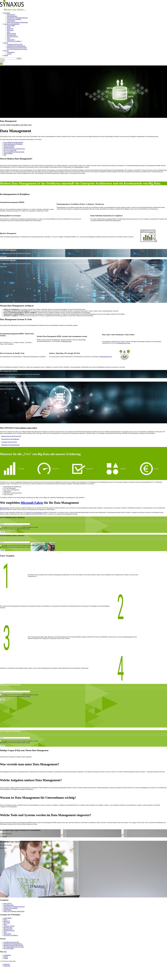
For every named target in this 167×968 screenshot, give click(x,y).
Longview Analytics (9, 926)
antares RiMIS (11, 25)
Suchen (19, 58)
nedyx (8, 38)
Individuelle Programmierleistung (16, 46)
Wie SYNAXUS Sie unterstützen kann (14, 148)
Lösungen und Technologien (11, 24)
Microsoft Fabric (11, 35)
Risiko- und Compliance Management (17, 22)
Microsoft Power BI (12, 36)
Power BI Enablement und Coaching (17, 49)
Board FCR (10, 28)
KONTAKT (3, 256)
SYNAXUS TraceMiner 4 (14, 41)
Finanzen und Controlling (14, 19)
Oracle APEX (11, 39)
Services (5, 43)
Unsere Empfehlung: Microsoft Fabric (13, 152)
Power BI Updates (8, 948)
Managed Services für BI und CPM (16, 47)
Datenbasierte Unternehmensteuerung (17, 17)
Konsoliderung (11, 21)
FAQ (4, 155)
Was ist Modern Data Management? (13, 142)
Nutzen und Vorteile (9, 145)
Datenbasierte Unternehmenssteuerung (14, 906)
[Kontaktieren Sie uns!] (1, 64)
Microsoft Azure (11, 33)
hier (29, 529)
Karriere (9, 54)
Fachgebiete (6, 13)
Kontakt (5, 55)
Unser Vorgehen (7, 153)
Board (8, 27)
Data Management (12, 16)
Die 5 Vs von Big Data (9, 150)
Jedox (8, 32)
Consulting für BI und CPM (14, 44)
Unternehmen (10, 52)
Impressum (6, 964)
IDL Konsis (10, 30)
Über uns (6, 50)
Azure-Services (38, 512)
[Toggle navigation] (24, 10)
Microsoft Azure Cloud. (123, 343)
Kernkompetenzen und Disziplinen (13, 144)
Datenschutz (6, 966)
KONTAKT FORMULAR (7, 377)
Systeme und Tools (8, 147)
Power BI (28, 512)
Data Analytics (11, 14)
